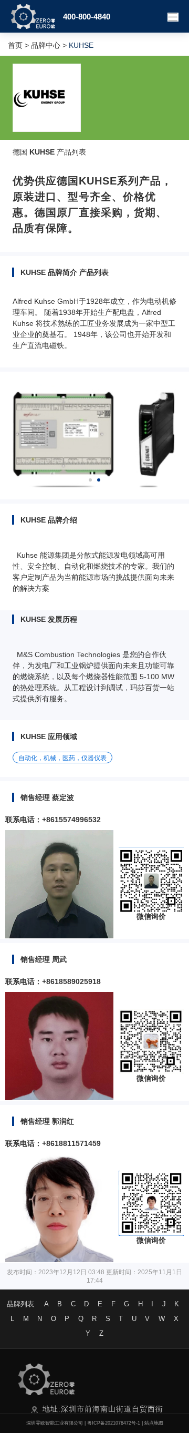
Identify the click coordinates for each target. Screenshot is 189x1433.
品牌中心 (45, 45)
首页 (15, 45)
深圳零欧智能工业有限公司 (54, 1423)
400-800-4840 (86, 16)
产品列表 (71, 152)
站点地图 (153, 1423)
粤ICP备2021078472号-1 (113, 1423)
